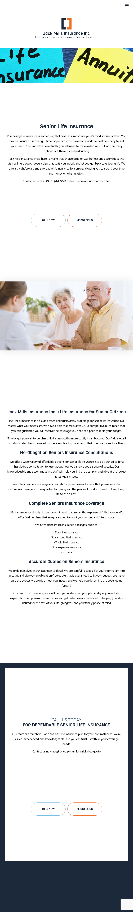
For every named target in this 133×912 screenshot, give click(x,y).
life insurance (29, 136)
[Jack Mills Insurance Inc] (66, 23)
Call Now (48, 220)
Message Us (85, 220)
